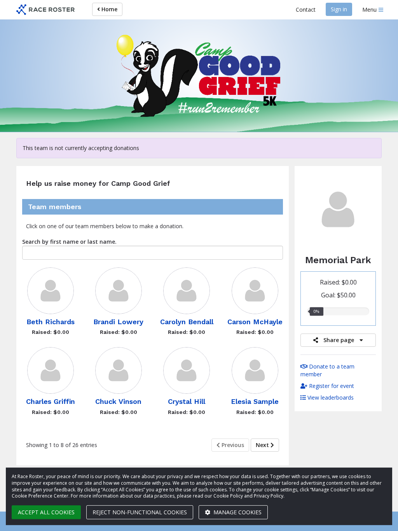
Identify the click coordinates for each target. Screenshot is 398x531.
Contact (306, 9)
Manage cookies (237, 512)
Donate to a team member (327, 370)
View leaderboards (330, 397)
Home (108, 9)
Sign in (339, 9)
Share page (339, 340)
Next (263, 445)
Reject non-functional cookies (140, 512)
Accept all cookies (46, 512)
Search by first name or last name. (69, 241)
